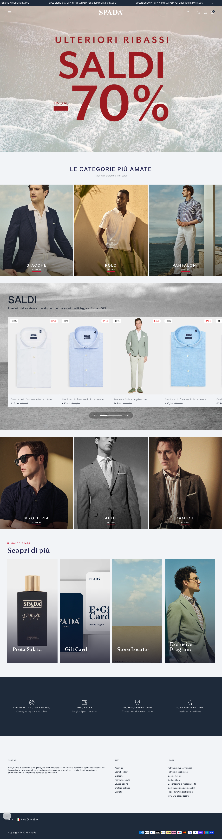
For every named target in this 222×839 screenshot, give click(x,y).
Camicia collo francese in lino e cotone (31, 399)
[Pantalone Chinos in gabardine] (137, 355)
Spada (32, 832)
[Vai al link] (111, 79)
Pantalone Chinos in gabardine (130, 399)
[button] (198, 12)
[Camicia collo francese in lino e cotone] (34, 355)
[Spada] (111, 12)
